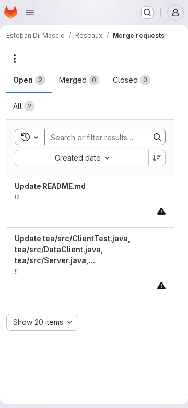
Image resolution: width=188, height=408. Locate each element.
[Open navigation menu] (29, 12)
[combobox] (81, 158)
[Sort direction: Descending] (157, 158)
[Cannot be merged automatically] (161, 211)
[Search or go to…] (147, 12)
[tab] (29, 80)
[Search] (157, 137)
